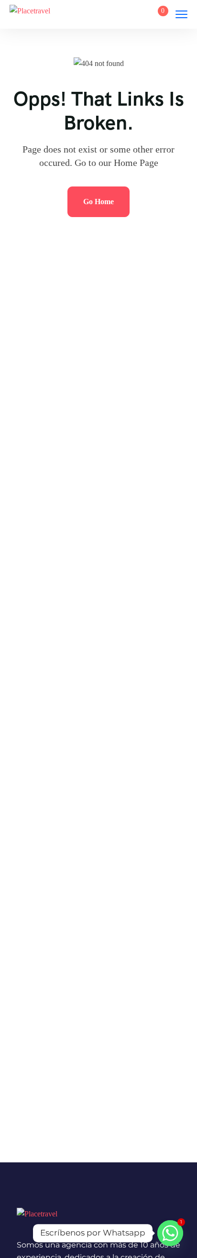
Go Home (98, 201)
